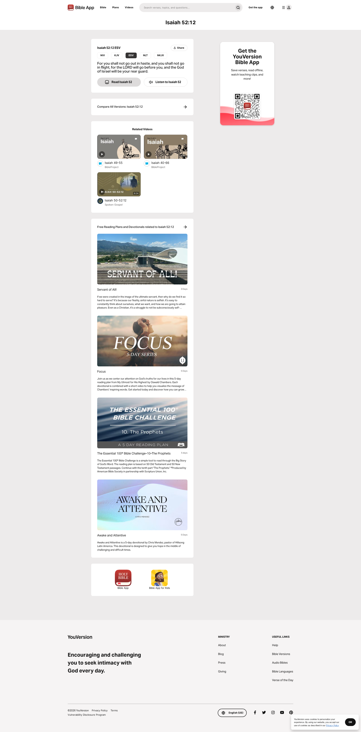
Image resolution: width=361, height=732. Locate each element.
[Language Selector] (272, 7)
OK (350, 722)
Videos (129, 7)
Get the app (255, 7)
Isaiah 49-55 (117, 163)
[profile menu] (286, 7)
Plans (115, 7)
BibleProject (112, 167)
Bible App (123, 587)
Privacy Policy (100, 710)
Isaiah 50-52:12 (119, 200)
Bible (103, 7)
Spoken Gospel (114, 204)
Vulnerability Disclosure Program (87, 714)
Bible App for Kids (159, 587)
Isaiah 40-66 (164, 163)
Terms (114, 710)
